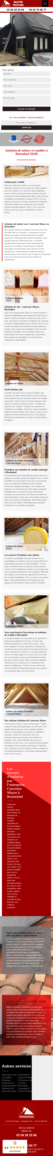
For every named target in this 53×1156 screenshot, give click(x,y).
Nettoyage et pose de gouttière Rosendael (9, 1077)
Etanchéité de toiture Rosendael (26, 1076)
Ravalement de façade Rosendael (9, 1084)
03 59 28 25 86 (15, 9)
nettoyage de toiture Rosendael (26, 1089)
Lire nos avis (14, 1151)
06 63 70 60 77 (37, 9)
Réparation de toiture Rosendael (9, 1089)
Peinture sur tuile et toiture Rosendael (26, 1083)
